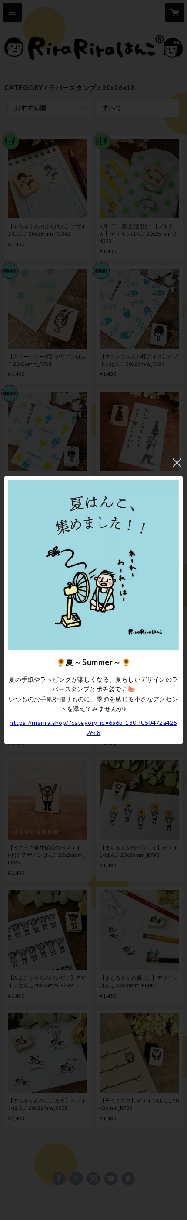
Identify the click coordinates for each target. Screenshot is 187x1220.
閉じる (177, 462)
